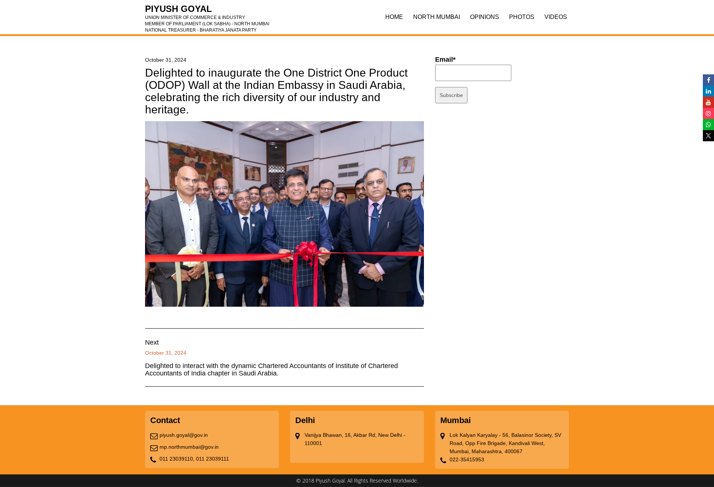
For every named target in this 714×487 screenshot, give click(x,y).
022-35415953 (467, 459)
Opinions (484, 17)
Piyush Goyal (207, 11)
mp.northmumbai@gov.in (189, 447)
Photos (521, 17)
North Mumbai (436, 17)
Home (394, 17)
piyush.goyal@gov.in (184, 435)
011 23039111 (212, 459)
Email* (445, 59)
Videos (555, 17)
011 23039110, (177, 459)
